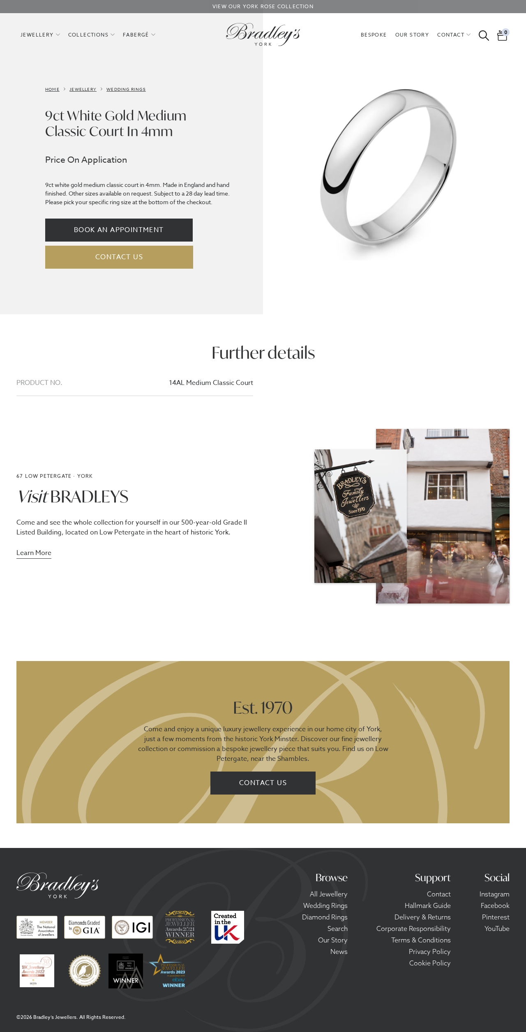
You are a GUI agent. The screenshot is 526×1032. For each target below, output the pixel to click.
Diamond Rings (325, 917)
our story (412, 34)
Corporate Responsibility (413, 928)
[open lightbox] (388, 174)
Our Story (333, 940)
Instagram (495, 894)
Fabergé (136, 34)
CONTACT (450, 34)
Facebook (495, 905)
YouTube (497, 928)
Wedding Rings (325, 905)
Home (52, 89)
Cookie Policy (430, 963)
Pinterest (496, 917)
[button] (40, 34)
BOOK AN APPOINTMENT (119, 230)
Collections (88, 34)
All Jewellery (329, 894)
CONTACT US (119, 257)
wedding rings (126, 89)
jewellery (37, 34)
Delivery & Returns (422, 917)
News (339, 951)
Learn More (33, 554)
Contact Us (263, 783)
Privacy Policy (430, 951)
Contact (439, 894)
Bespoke (374, 34)
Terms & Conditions (421, 940)
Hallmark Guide (428, 905)
